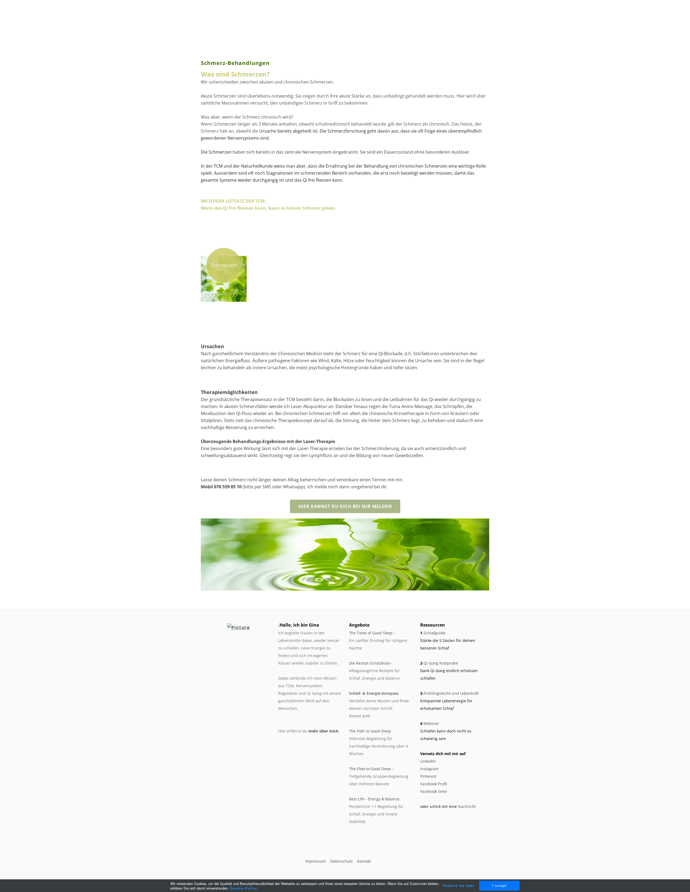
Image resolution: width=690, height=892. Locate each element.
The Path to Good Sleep (370, 731)
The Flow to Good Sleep (370, 768)
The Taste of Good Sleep (371, 632)
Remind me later (459, 885)
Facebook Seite (433, 791)
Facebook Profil (433, 783)
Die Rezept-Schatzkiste (369, 663)
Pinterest (428, 776)
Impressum (315, 861)
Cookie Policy (243, 888)
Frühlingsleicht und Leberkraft (451, 693)
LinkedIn (428, 761)
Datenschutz (341, 861)
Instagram (429, 768)
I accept (499, 885)
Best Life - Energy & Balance (374, 798)
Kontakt (364, 861)
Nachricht (467, 806)
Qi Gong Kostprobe (441, 663)
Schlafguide (434, 632)
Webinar (431, 723)
